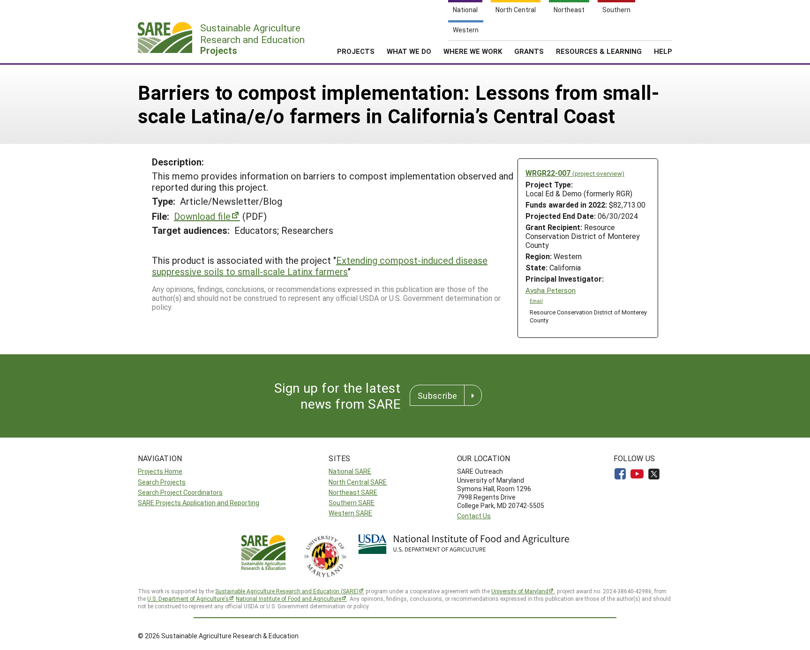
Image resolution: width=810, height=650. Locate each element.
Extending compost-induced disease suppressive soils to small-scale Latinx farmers (320, 265)
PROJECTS (356, 51)
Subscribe (437, 395)
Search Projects (162, 482)
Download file (202, 216)
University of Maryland (519, 591)
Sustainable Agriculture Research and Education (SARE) (287, 591)
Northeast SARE (353, 492)
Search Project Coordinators (180, 492)
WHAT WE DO (409, 51)
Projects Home (160, 471)
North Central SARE (358, 482)
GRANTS (529, 51)
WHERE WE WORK (472, 51)
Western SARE (350, 512)
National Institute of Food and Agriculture (288, 598)
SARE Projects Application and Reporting (198, 502)
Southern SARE (352, 502)
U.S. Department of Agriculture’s (188, 598)
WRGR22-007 (574, 173)
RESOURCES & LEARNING (599, 51)
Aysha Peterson (550, 290)
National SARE (350, 471)
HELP (663, 51)
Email (536, 301)
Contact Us (474, 515)
